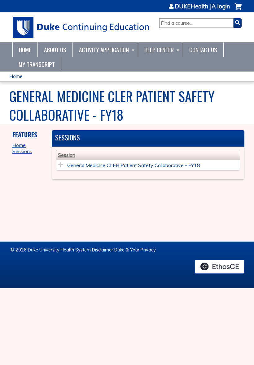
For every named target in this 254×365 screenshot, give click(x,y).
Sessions (22, 151)
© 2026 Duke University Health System (51, 250)
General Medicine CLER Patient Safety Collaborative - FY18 (133, 165)
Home (25, 49)
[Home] (81, 27)
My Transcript (37, 64)
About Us (55, 49)
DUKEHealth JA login (202, 6)
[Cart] (238, 10)
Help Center (159, 49)
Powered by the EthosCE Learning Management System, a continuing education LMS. (220, 266)
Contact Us (203, 49)
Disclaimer (102, 250)
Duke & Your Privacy (135, 250)
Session (66, 155)
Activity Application (104, 49)
